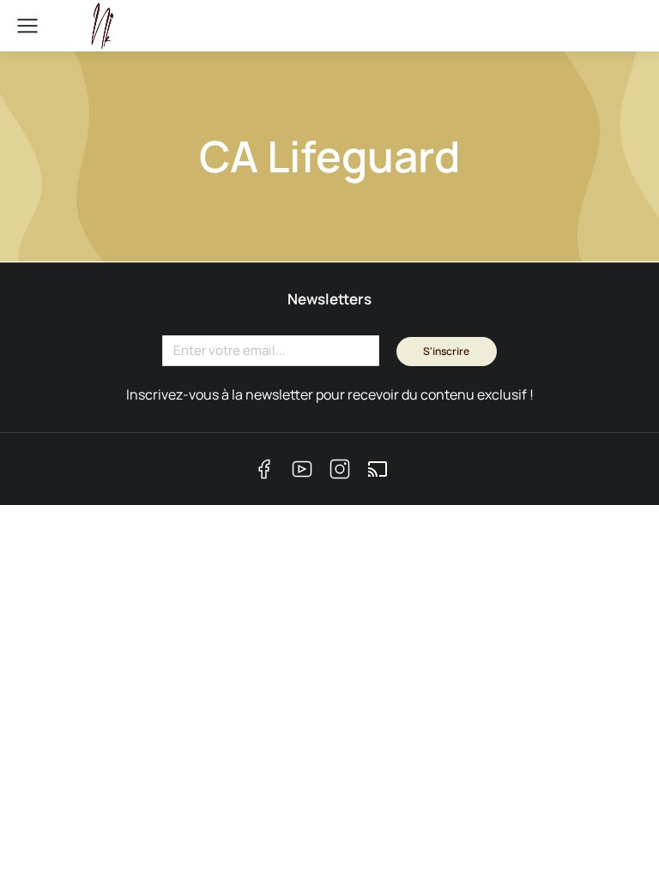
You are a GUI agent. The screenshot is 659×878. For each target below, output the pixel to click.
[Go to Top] (616, 835)
